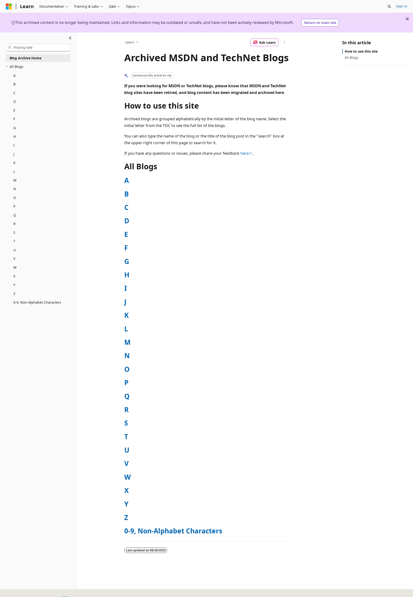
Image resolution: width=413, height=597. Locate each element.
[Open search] (389, 6)
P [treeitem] (14, 206)
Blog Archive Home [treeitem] (25, 58)
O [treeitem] (14, 197)
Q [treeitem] (14, 215)
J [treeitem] (13, 154)
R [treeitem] (14, 223)
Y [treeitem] (14, 285)
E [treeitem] (14, 110)
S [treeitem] (14, 232)
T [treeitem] (14, 241)
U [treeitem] (14, 250)
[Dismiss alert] (407, 19)
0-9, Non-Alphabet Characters (173, 530)
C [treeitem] (14, 93)
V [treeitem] (14, 258)
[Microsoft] (9, 6)
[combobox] (38, 47)
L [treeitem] (14, 171)
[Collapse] (70, 38)
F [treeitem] (14, 119)
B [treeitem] (14, 84)
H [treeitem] (14, 136)
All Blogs (352, 57)
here (244, 153)
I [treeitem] (14, 145)
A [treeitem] (14, 75)
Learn (129, 42)
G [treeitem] (14, 128)
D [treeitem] (14, 101)
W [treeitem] (14, 267)
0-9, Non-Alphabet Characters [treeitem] (37, 302)
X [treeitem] (14, 276)
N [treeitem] (14, 188)
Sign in (401, 6)
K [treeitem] (14, 162)
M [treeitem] (14, 180)
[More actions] (284, 42)
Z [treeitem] (14, 293)
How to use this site (361, 51)
